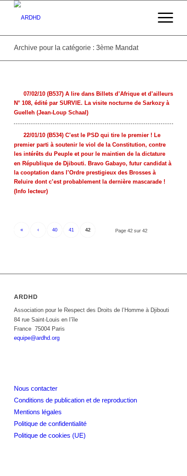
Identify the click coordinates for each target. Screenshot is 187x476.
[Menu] (161, 17)
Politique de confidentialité (50, 423)
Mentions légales (38, 412)
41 (71, 229)
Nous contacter (35, 388)
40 (54, 229)
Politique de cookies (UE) (50, 435)
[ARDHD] (77, 17)
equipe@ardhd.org (37, 338)
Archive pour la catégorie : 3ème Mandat (76, 47)
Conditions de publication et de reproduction (75, 400)
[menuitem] (161, 17)
